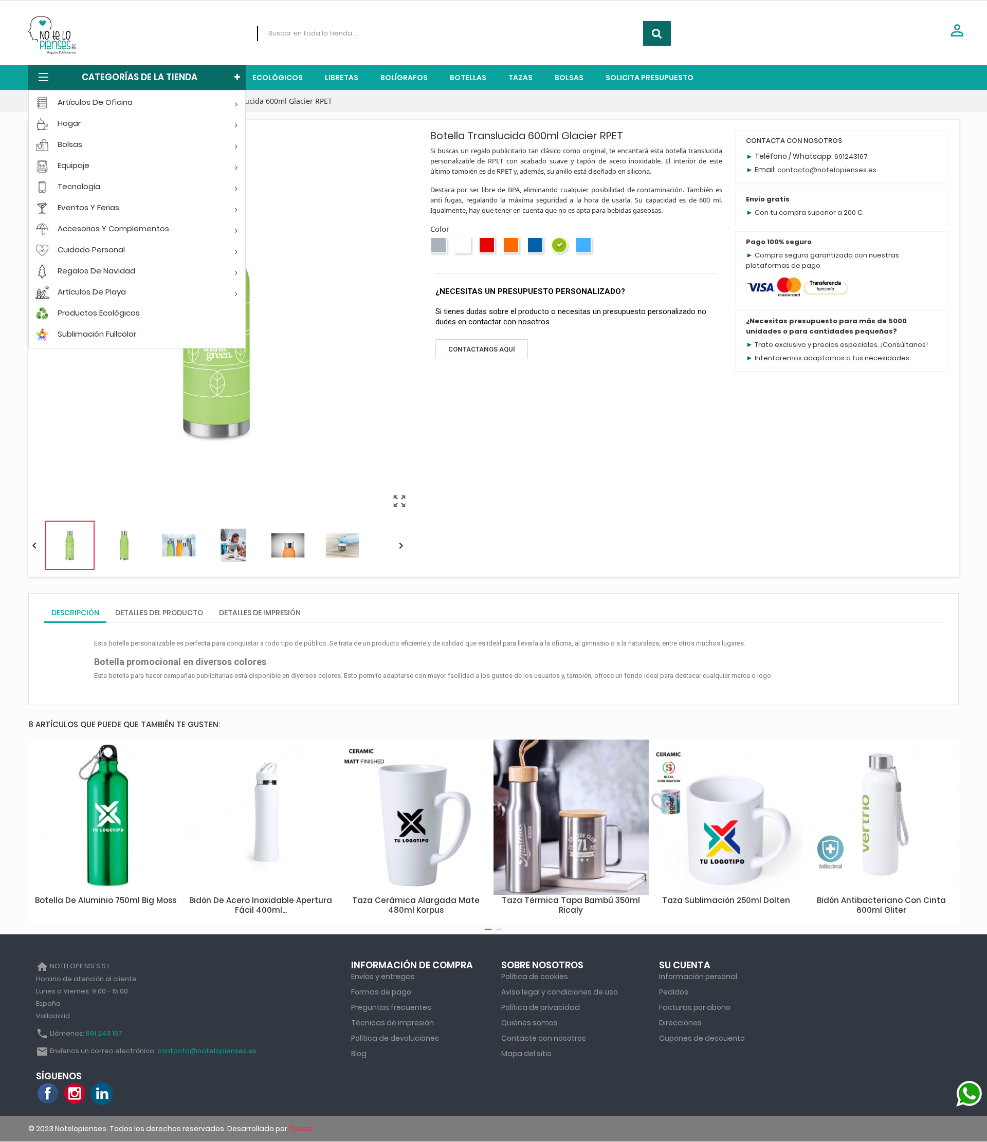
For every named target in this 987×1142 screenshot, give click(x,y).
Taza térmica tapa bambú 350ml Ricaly (571, 905)
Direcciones (680, 1023)
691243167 (851, 156)
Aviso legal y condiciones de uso (559, 992)
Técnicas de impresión (392, 1023)
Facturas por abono (694, 1007)
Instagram (75, 1093)
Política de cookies (534, 976)
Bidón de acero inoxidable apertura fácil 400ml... (260, 905)
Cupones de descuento (702, 1038)
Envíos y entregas (383, 976)
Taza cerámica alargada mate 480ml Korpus (416, 905)
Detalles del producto (159, 612)
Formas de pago (381, 992)
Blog (359, 1053)
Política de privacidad (540, 1007)
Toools (301, 1128)
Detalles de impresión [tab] (260, 612)
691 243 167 (104, 1033)
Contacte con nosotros (543, 1038)
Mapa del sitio (526, 1053)
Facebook (48, 1093)
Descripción (75, 612)
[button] (481, 349)
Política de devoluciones (395, 1038)
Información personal (698, 976)
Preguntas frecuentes (391, 1007)
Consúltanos (904, 344)
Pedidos (673, 992)
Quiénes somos (529, 1023)
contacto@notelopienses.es (826, 170)
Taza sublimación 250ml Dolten (726, 900)
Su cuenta (684, 965)
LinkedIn (101, 1093)
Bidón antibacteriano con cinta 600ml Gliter (881, 905)
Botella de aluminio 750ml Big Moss (105, 900)
